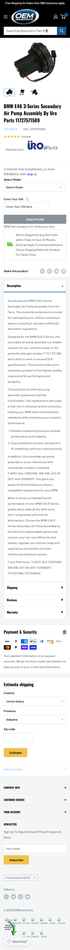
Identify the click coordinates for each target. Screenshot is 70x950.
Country (9, 693)
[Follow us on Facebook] (6, 896)
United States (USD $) (18, 877)
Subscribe (16, 860)
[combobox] (30, 31)
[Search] (61, 31)
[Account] (55, 16)
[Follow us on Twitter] (13, 896)
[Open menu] (5, 16)
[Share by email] (63, 271)
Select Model (35, 219)
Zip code (9, 729)
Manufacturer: (15, 149)
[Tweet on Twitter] (56, 271)
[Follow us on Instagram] (20, 896)
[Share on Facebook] (42, 271)
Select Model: (13, 179)
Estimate (15, 752)
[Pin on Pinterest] (49, 271)
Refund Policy (13, 769)
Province (10, 711)
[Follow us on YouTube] (27, 896)
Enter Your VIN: (14, 199)
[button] (46, 31)
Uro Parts (11, 129)
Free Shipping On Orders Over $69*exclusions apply (35, 3)
